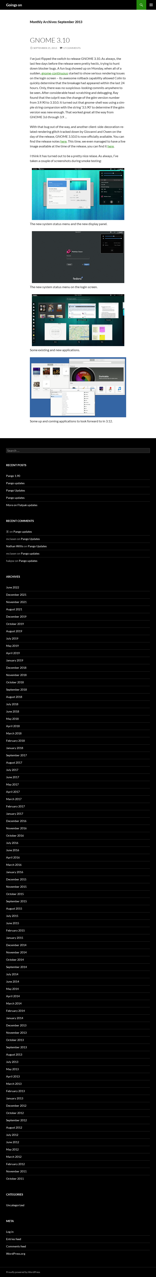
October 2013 (15, 1040)
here (63, 141)
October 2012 (15, 1113)
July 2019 (12, 638)
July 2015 (12, 916)
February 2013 (15, 1091)
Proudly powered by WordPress (23, 1272)
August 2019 (14, 631)
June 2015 (12, 923)
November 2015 (16, 886)
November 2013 (16, 1032)
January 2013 (14, 1098)
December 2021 (16, 594)
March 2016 (14, 864)
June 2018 (12, 711)
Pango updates (15, 483)
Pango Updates (15, 490)
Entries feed (13, 1239)
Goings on (14, 5)
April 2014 (13, 996)
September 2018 (16, 689)
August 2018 (14, 697)
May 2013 (12, 1069)
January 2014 (14, 1018)
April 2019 (13, 653)
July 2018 (12, 704)
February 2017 (15, 806)
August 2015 (14, 908)
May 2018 (12, 718)
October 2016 (15, 835)
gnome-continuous (54, 73)
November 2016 (16, 828)
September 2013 (16, 1047)
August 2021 (14, 609)
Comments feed (16, 1246)
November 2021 (16, 602)
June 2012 (12, 1142)
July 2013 (12, 1061)
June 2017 (12, 777)
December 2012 (16, 1105)
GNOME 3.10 (50, 40)
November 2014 (16, 952)
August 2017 (14, 762)
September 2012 (16, 1120)
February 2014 (15, 1010)
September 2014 (16, 967)
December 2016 (16, 821)
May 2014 (12, 988)
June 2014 (12, 981)
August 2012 (14, 1127)
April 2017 (13, 791)
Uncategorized (15, 1205)
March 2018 (14, 733)
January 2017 (14, 813)
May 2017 (12, 784)
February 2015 (15, 930)
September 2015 (16, 901)
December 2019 (16, 616)
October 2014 (15, 959)
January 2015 (14, 937)
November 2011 (16, 1171)
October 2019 (15, 624)
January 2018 (14, 748)
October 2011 (15, 1178)
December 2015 (16, 879)
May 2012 (12, 1149)
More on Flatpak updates (21, 505)
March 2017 (14, 799)
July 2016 (12, 843)
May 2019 (12, 645)
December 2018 (16, 667)
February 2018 (15, 740)
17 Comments (71, 47)
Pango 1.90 (13, 476)
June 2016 (12, 850)
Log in (10, 1231)
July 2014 (12, 974)
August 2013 (14, 1054)
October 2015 (15, 894)
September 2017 (16, 755)
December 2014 (16, 945)
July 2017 (12, 770)
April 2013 (13, 1076)
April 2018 (13, 726)
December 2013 (16, 1025)
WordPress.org (15, 1253)
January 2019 (14, 660)
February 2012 (15, 1164)
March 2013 (14, 1083)
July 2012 (12, 1134)
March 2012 (14, 1156)
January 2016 (14, 872)
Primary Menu (151, 5)
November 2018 (16, 675)
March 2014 (14, 1003)
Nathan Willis (14, 546)
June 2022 (12, 587)
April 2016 (13, 857)
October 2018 (15, 682)
